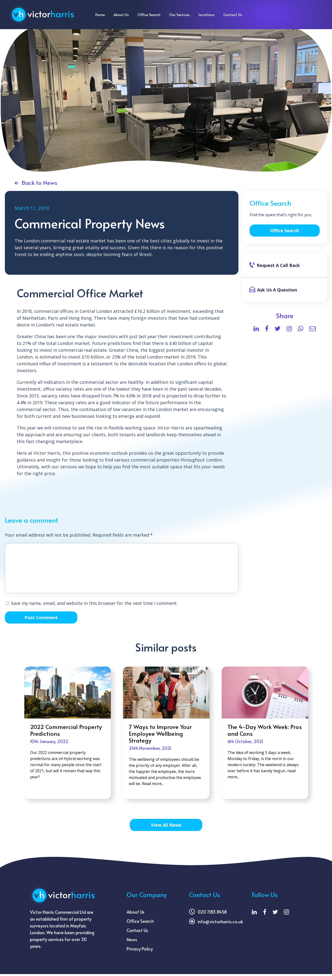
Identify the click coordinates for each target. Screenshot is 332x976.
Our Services (179, 14)
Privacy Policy (140, 949)
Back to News (39, 182)
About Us (121, 14)
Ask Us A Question (277, 290)
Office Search (149, 14)
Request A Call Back (278, 265)
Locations (207, 14)
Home (100, 14)
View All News (166, 825)
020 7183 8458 (212, 912)
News (132, 939)
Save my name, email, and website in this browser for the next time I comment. (94, 603)
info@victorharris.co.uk (220, 921)
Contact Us (232, 14)
